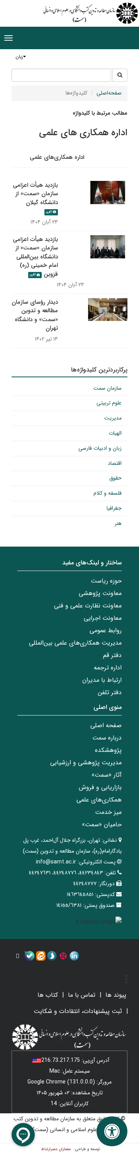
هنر (118, 523)
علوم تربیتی (109, 403)
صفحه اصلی (106, 725)
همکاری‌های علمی (99, 800)
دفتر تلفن (110, 692)
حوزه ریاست (106, 581)
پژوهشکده (108, 750)
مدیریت (113, 418)
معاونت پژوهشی (100, 593)
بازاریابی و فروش (100, 787)
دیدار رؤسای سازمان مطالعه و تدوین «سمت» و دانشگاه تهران (35, 315)
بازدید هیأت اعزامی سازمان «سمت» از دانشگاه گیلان (35, 194)
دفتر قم (112, 655)
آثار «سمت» (107, 775)
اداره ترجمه (108, 667)
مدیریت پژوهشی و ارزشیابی (86, 762)
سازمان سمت (107, 388)
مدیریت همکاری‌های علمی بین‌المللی (75, 643)
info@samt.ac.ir (56, 862)
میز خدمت (108, 812)
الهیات (115, 433)
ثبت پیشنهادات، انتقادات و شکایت (78, 1011)
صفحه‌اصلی (109, 93)
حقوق (115, 478)
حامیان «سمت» (102, 824)
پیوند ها (115, 995)
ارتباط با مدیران (102, 680)
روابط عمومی (106, 630)
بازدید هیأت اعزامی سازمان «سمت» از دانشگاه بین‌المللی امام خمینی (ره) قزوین (35, 257)
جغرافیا (114, 508)
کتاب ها (47, 995)
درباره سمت (107, 738)
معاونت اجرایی (103, 618)
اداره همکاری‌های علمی (57, 157)
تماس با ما (81, 995)
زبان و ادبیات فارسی (100, 448)
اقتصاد (115, 463)
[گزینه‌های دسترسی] (112, 1131)
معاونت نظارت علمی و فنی (88, 606)
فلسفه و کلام (107, 493)
